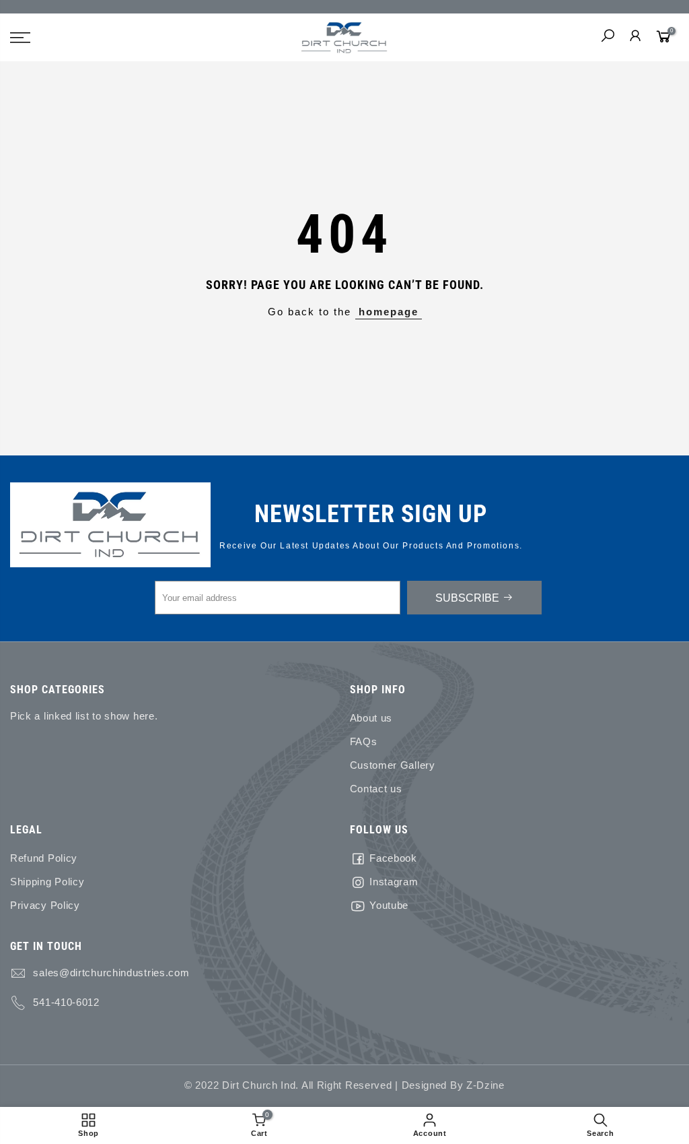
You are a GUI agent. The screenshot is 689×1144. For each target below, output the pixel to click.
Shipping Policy (47, 882)
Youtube (388, 905)
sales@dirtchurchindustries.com (111, 972)
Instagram (393, 882)
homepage (389, 312)
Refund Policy (43, 858)
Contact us (376, 789)
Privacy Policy (45, 905)
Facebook (393, 858)
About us (371, 718)
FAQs (363, 741)
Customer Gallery (392, 765)
